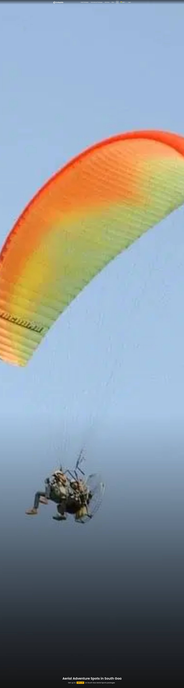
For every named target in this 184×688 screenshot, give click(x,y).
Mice (113, 2)
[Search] (117, 2)
